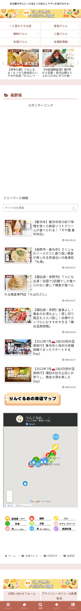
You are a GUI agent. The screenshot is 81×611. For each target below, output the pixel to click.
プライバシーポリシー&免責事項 (59, 595)
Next (78, 63)
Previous (3, 63)
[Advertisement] (40, 148)
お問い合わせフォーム (22, 593)
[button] (73, 208)
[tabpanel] (23, 63)
